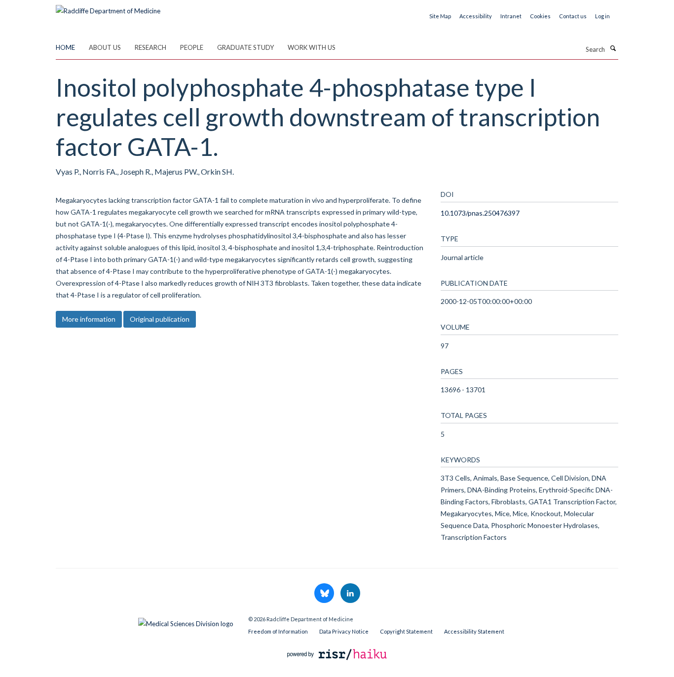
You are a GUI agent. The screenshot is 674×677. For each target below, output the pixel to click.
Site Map (440, 16)
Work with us (312, 47)
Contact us (573, 16)
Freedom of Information (278, 631)
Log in (602, 16)
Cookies (540, 16)
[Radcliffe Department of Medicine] (108, 7)
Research (150, 47)
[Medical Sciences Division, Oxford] (144, 621)
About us (105, 47)
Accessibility (475, 16)
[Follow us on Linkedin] (350, 594)
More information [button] (88, 319)
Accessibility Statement (474, 631)
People (191, 47)
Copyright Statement (406, 631)
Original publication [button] (159, 319)
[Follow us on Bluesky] (325, 594)
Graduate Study (245, 47)
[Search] (612, 48)
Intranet (511, 16)
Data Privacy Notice (344, 631)
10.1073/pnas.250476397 (480, 213)
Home (65, 47)
